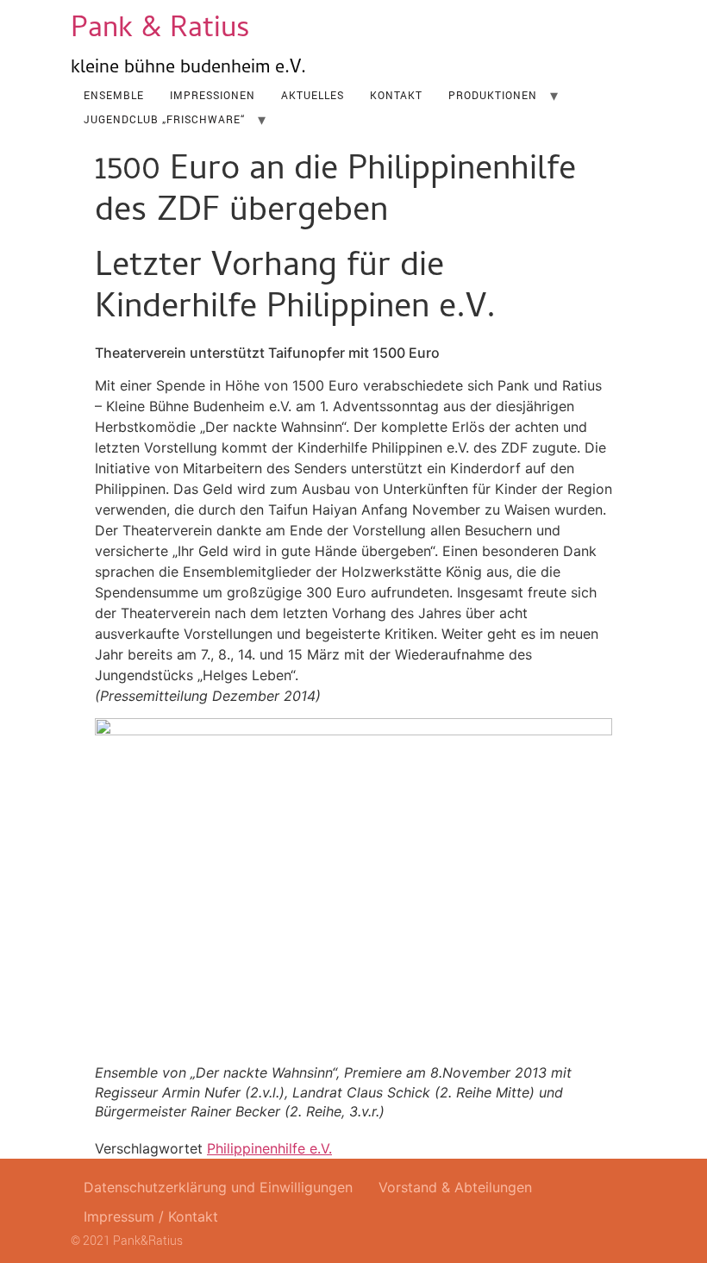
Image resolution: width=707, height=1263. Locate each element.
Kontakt (396, 95)
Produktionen (492, 95)
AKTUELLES (312, 95)
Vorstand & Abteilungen (455, 1187)
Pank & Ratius (160, 30)
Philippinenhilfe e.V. (269, 1148)
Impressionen (212, 95)
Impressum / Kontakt (151, 1216)
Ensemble (114, 95)
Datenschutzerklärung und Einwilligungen (218, 1187)
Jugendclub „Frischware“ (164, 119)
